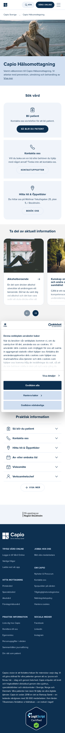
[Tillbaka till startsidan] (5, 5)
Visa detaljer (49, 375)
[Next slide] (35, 313)
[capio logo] (13, 536)
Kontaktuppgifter (32, 170)
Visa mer (8, 78)
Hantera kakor (30, 395)
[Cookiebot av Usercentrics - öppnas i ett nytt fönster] (48, 325)
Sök (30, 5)
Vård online (45, 5)
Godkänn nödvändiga (32, 405)
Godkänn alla (32, 385)
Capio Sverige (10, 14)
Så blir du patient (32, 129)
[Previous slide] (27, 313)
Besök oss (32, 211)
